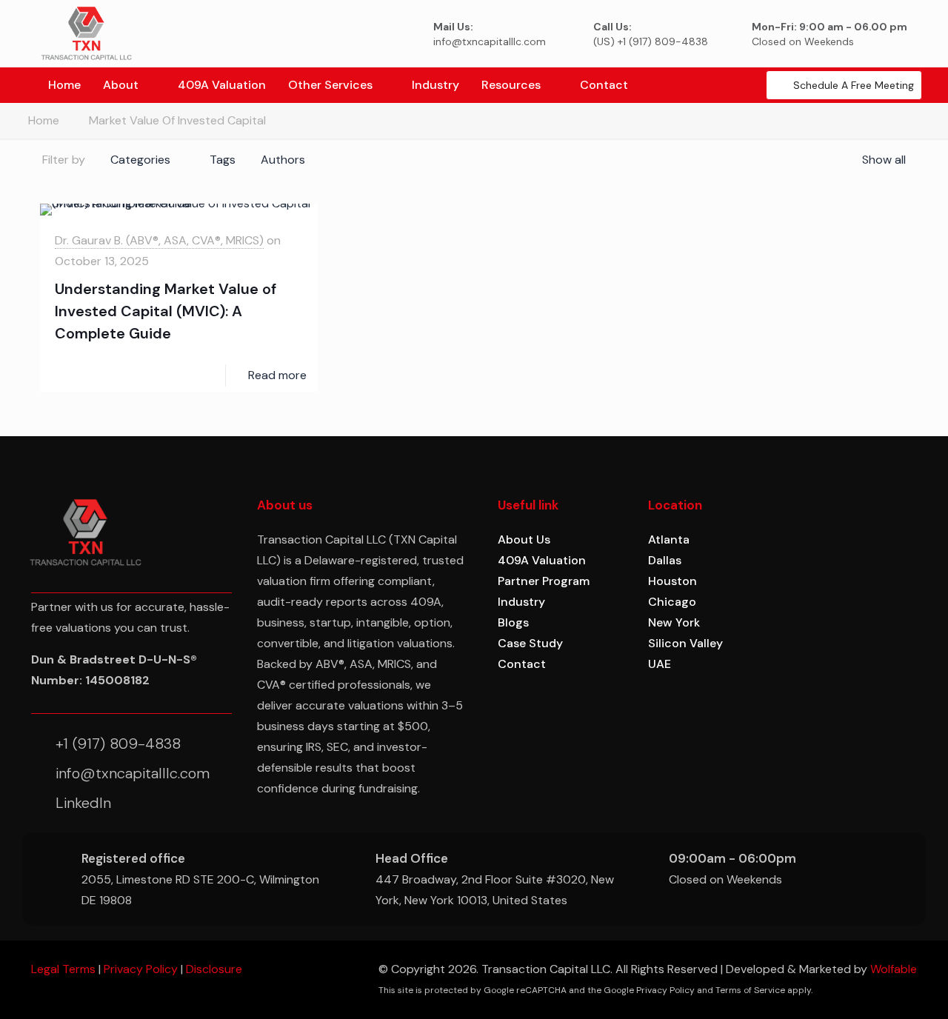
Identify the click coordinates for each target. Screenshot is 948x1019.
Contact (522, 664)
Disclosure (214, 969)
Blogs (513, 622)
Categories (140, 159)
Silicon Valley (685, 643)
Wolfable (893, 969)
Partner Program (544, 581)
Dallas (664, 560)
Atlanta (669, 539)
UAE (659, 664)
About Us (524, 539)
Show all (884, 159)
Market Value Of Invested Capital (177, 120)
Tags (223, 159)
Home (43, 120)
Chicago (672, 601)
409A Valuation (542, 560)
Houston (672, 581)
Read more (277, 375)
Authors (283, 159)
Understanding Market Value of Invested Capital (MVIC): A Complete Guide (165, 311)
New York (674, 622)
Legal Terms (63, 969)
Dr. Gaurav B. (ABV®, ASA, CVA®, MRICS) (159, 240)
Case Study (530, 643)
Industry (521, 601)
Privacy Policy (141, 969)
